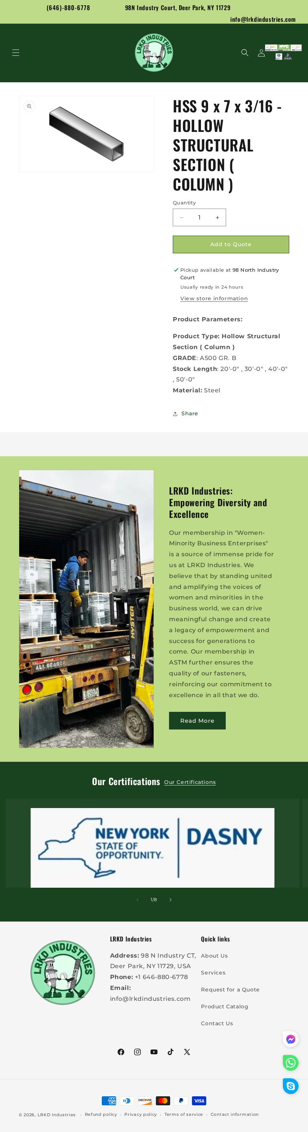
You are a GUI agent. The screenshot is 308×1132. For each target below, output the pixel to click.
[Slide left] (137, 899)
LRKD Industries (57, 1114)
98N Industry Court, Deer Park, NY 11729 (177, 7)
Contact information (235, 1114)
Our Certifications (190, 782)
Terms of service (184, 1114)
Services (213, 972)
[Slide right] (170, 899)
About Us (214, 955)
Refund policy (101, 1114)
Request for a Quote (230, 989)
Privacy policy (140, 1114)
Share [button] (189, 413)
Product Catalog (224, 1006)
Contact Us (217, 1023)
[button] (16, 52)
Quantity (184, 203)
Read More (197, 720)
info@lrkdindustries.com (263, 19)
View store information (214, 298)
